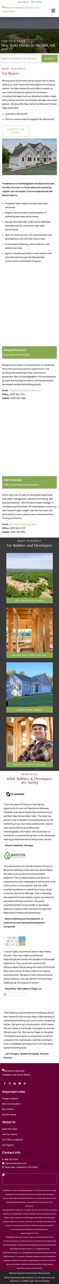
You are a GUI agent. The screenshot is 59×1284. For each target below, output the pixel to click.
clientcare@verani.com (15, 1163)
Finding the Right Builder (29, 764)
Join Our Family (9, 1134)
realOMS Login (27, 1281)
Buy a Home (8, 1109)
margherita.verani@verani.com (24, 390)
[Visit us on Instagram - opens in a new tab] (10, 1083)
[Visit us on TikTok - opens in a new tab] (25, 1083)
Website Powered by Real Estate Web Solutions (29, 1273)
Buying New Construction (29, 655)
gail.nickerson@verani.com (22, 524)
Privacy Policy (37, 1268)
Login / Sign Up (23, 2)
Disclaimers (15, 1281)
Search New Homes (29, 709)
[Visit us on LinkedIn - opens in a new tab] (15, 1083)
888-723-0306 (36, 2)
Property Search (10, 1098)
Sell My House (9, 1114)
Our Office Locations (12, 1139)
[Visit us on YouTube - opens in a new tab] (20, 1083)
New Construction (11, 1103)
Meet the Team (9, 1128)
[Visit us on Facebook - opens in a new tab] (5, 1083)
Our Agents (8, 1144)
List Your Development (29, 600)
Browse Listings (42, 1281)
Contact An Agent (15, 131)
